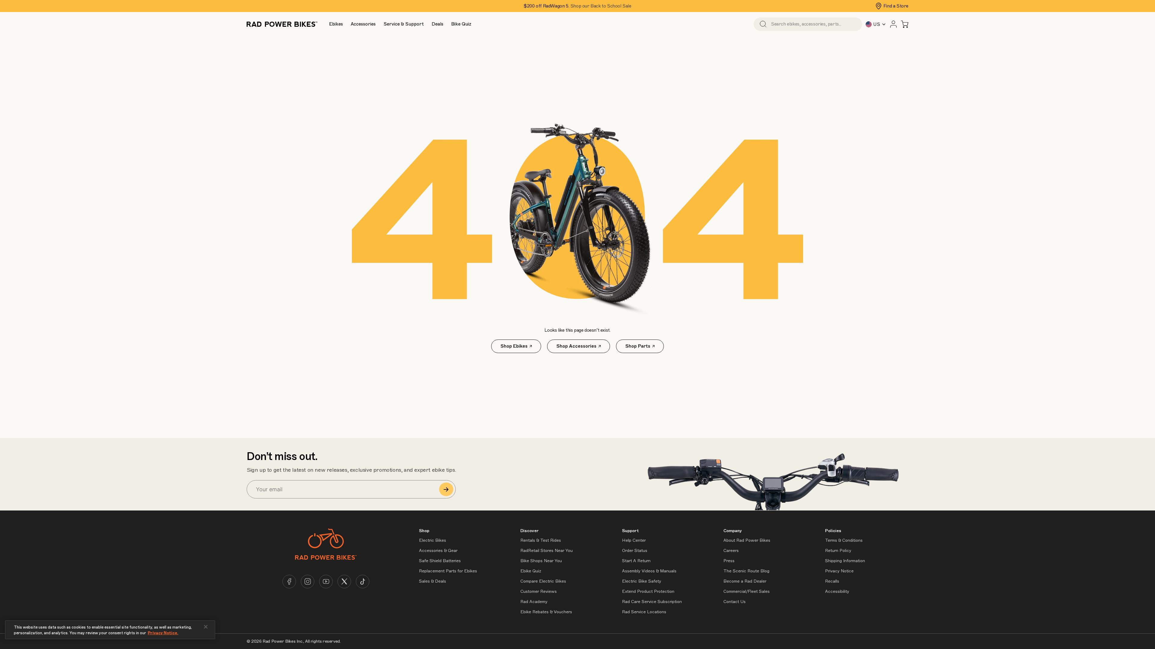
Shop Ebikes (514, 346)
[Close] (205, 626)
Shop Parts (637, 346)
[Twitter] (344, 581)
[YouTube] (326, 581)
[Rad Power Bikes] (282, 24)
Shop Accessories (576, 346)
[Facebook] (289, 581)
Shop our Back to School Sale (600, 6)
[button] (336, 24)
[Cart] (904, 24)
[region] (110, 629)
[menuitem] (335, 24)
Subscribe (446, 489)
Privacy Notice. (163, 633)
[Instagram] (307, 581)
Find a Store (895, 6)
